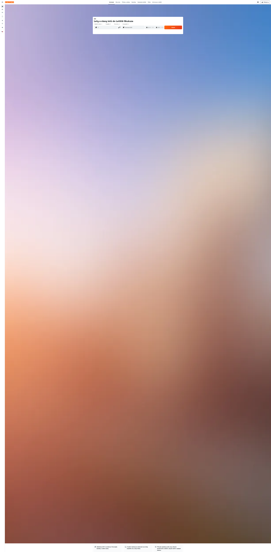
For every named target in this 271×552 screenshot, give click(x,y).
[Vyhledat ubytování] (2, 9)
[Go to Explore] (2, 20)
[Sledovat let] (2, 23)
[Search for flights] (2, 6)
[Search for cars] (2, 12)
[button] (2, 2)
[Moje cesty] (2, 27)
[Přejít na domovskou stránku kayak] (9, 2)
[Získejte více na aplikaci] (2, 16)
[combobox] (98, 24)
